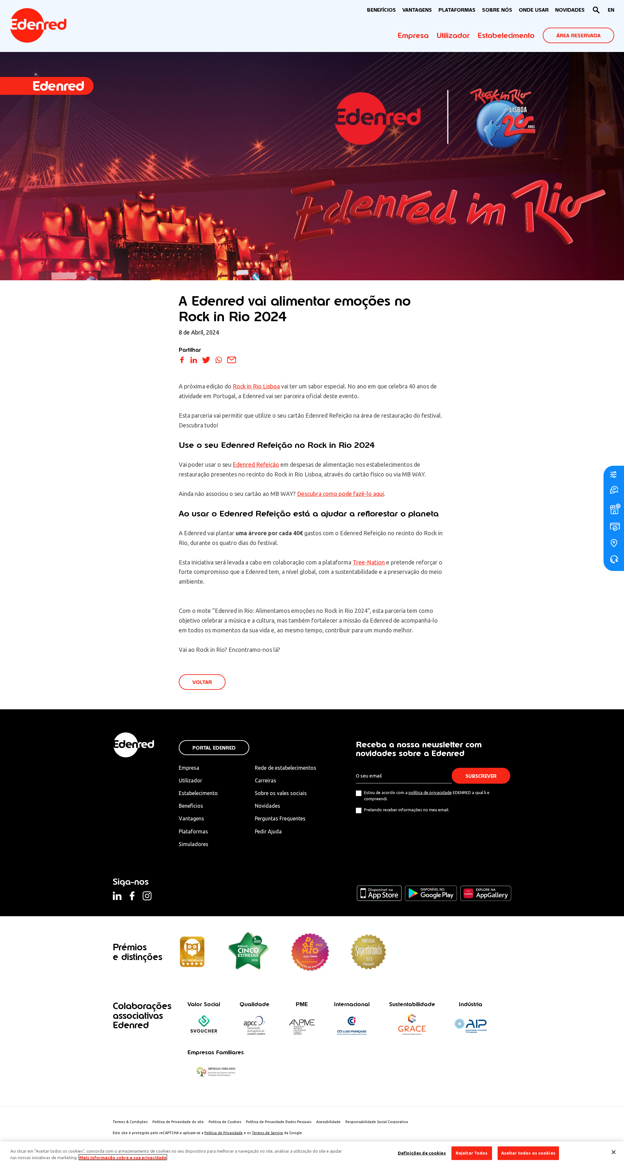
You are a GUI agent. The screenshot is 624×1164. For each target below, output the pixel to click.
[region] (312, 1153)
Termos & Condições (130, 1122)
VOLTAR (202, 682)
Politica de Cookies (225, 1122)
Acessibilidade (328, 1122)
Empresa (413, 35)
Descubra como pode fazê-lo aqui (340, 493)
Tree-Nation (369, 562)
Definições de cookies (422, 1153)
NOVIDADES (570, 9)
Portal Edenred (214, 748)
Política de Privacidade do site (178, 1122)
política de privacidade (430, 792)
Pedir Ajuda (268, 831)
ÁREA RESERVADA (578, 35)
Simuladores (193, 844)
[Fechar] (613, 1152)
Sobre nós (497, 9)
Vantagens (191, 818)
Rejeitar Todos (472, 1153)
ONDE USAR (534, 9)
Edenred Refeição (256, 464)
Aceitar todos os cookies (528, 1153)
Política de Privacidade (223, 1133)
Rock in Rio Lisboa (256, 386)
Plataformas (456, 9)
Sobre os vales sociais (281, 793)
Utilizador (453, 35)
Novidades (267, 806)
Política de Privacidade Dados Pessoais (278, 1122)
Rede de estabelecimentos (285, 768)
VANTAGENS (417, 9)
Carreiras (265, 780)
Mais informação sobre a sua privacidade (122, 1157)
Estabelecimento (506, 35)
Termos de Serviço (267, 1133)
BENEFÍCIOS (381, 9)
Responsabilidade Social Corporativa (376, 1122)
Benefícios (191, 806)
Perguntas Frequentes (280, 818)
